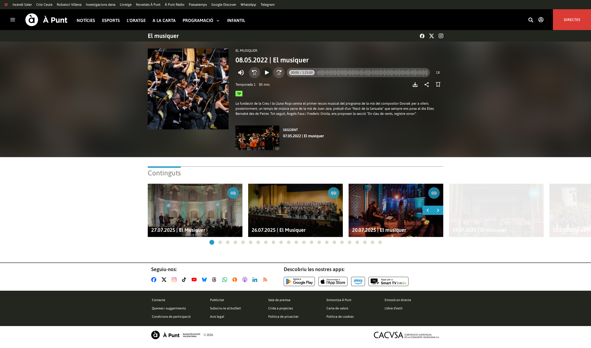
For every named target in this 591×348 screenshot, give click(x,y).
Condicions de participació (171, 316)
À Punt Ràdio (174, 4)
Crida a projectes (280, 308)
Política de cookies (340, 316)
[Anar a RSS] (266, 279)
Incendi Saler (22, 4)
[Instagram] (441, 36)
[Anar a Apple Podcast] (245, 279)
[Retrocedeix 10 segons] (254, 72)
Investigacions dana (100, 4)
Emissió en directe (398, 300)
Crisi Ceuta (44, 4)
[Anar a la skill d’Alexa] (358, 281)
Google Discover (223, 4)
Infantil (236, 20)
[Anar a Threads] (215, 279)
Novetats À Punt (148, 4)
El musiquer (163, 35)
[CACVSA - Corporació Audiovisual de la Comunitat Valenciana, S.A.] (406, 335)
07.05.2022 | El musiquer (303, 136)
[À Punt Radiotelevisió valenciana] (175, 335)
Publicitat (217, 300)
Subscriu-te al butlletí (225, 308)
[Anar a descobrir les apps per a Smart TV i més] (388, 281)
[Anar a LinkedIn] (256, 279)
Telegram (268, 4)
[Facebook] (422, 36)
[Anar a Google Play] (299, 281)
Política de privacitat (283, 316)
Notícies (86, 20)
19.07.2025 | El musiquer (479, 230)
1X (438, 72)
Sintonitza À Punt (338, 300)
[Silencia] (241, 72)
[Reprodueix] (266, 72)
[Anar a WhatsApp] (225, 279)
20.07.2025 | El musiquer (379, 230)
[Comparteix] (428, 84)
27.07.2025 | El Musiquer (178, 230)
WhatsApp (248, 4)
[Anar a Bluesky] (205, 279)
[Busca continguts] (531, 20)
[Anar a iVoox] (235, 279)
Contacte (158, 300)
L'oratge (126, 4)
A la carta (164, 20)
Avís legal (217, 316)
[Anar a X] (165, 279)
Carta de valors (337, 308)
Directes (572, 20)
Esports (111, 20)
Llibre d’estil (393, 308)
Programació (198, 20)
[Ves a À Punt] (46, 19)
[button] (211, 242)
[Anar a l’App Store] (333, 281)
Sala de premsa (279, 300)
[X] (431, 36)
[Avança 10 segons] (278, 72)
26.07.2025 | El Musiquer (279, 230)
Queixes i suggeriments (169, 308)
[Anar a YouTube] (195, 279)
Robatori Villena (69, 4)
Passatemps (198, 4)
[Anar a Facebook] (154, 279)
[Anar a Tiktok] (185, 279)
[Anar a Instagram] (175, 279)
